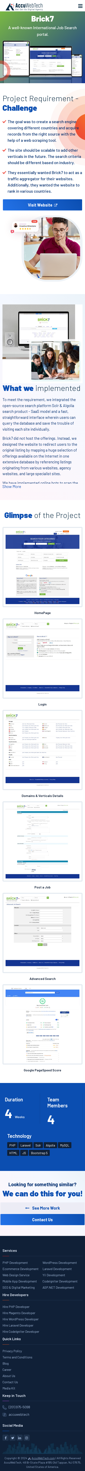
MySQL (64, 1145)
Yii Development (53, 1275)
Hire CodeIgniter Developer (20, 1331)
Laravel (25, 1145)
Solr (38, 1145)
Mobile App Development (19, 1281)
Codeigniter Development (60, 1281)
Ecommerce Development (20, 1269)
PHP (12, 1145)
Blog (5, 1363)
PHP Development (15, 1262)
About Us (8, 1376)
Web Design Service (16, 1275)
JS (24, 1153)
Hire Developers (15, 1294)
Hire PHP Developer (16, 1307)
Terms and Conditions (17, 1357)
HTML (13, 1153)
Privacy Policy (12, 1351)
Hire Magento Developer (18, 1313)
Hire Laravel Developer (17, 1325)
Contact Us (10, 1382)
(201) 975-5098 (19, 1407)
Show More (11, 486)
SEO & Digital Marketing (18, 1287)
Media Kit (8, 1388)
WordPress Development (59, 1262)
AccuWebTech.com (43, 1458)
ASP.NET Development (58, 1287)
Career (6, 1369)
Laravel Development (57, 1269)
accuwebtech (19, 1414)
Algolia (50, 1145)
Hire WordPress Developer (20, 1319)
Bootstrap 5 (39, 1153)
